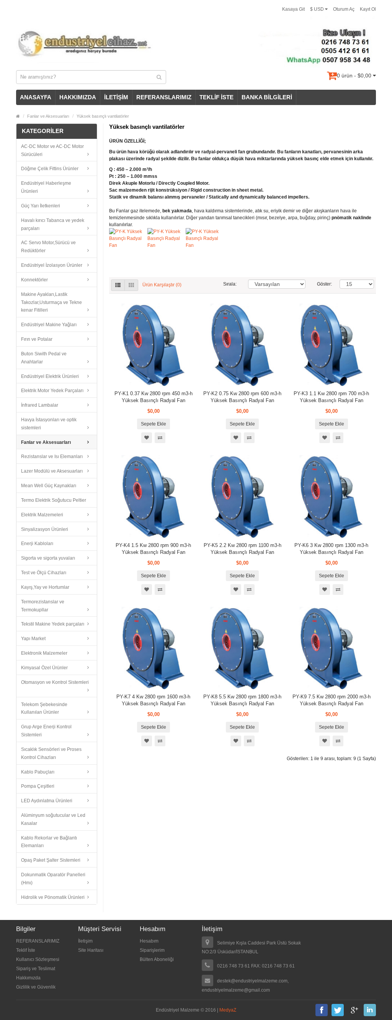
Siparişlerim (152, 950)
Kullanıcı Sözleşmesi (37, 959)
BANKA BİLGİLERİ (267, 97)
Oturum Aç (343, 9)
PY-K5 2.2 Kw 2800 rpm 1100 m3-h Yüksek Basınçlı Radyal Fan (242, 548)
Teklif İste (25, 950)
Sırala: (230, 284)
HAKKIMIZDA (77, 97)
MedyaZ (227, 1010)
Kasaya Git (293, 9)
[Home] (18, 116)
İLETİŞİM (116, 97)
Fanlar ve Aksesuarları (48, 116)
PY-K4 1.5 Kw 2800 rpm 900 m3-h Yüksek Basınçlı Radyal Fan (153, 548)
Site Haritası (90, 950)
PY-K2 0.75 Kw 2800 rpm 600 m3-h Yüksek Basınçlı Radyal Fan (242, 397)
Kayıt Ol (368, 9)
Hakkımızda (28, 978)
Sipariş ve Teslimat (35, 968)
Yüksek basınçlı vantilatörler (103, 116)
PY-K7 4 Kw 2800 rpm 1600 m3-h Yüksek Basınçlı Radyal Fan (153, 700)
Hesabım (149, 941)
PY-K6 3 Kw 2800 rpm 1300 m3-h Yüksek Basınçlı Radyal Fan (331, 548)
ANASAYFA (35, 97)
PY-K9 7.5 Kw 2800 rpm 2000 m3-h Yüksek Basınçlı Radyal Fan (331, 700)
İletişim (85, 941)
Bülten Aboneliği (157, 959)
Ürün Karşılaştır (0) (161, 284)
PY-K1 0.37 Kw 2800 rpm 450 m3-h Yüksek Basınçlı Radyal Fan (153, 397)
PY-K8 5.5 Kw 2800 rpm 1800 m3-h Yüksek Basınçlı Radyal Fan (242, 700)
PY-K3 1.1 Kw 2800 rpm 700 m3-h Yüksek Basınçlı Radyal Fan (331, 397)
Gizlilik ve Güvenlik (36, 987)
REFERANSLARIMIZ (163, 97)
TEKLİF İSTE (216, 97)
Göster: (322, 284)
